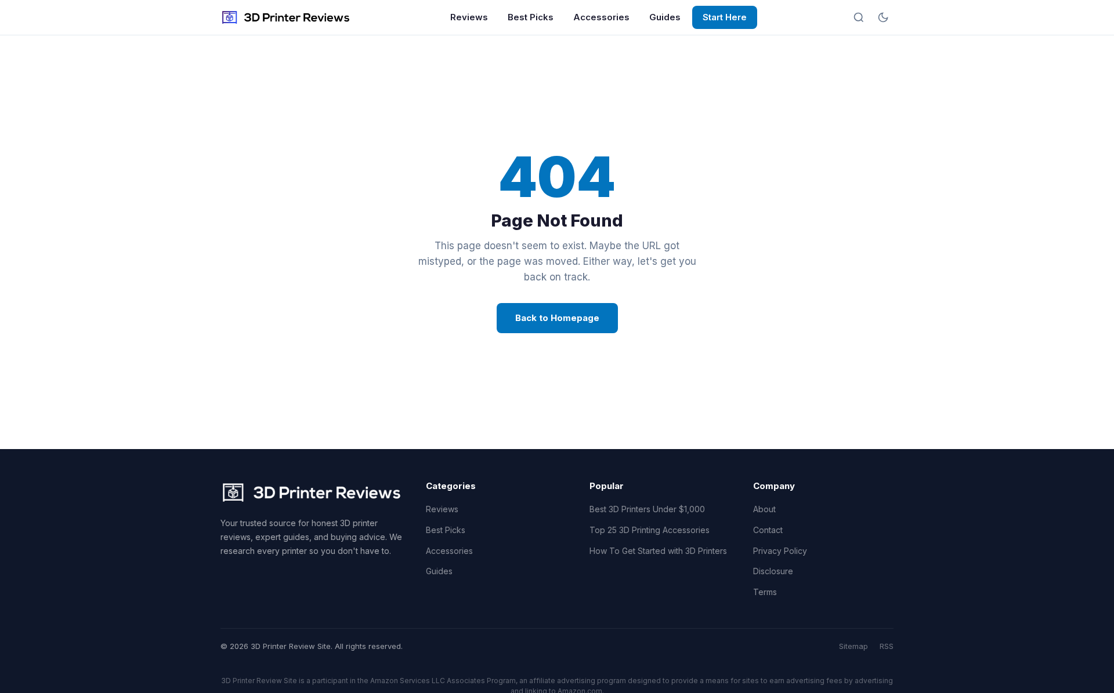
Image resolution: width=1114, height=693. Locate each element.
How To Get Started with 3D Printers (658, 551)
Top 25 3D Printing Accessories (649, 530)
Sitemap (853, 646)
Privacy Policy (780, 551)
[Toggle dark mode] (883, 17)
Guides (665, 17)
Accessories (601, 17)
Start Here (725, 17)
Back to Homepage (557, 317)
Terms (765, 592)
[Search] (858, 17)
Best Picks (531, 17)
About (764, 509)
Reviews (469, 17)
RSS (887, 646)
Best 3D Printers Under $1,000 (647, 509)
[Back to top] (1084, 674)
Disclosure (773, 571)
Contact (768, 530)
